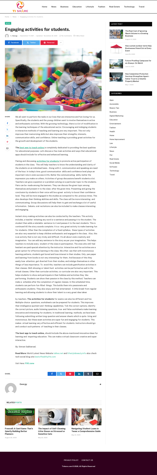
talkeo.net (58, 353)
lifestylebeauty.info (77, 353)
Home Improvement (117, 139)
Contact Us (87, 460)
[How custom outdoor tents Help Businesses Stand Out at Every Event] (116, 49)
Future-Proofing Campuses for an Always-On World (138, 62)
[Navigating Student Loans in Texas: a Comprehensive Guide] (87, 416)
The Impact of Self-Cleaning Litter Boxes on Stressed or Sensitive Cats (51, 431)
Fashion (101, 7)
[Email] (7, 148)
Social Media (115, 163)
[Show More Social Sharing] (60, 42)
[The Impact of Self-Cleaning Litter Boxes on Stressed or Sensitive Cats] (53, 416)
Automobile (114, 104)
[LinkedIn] (7, 135)
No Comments (67, 36)
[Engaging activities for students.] (53, 79)
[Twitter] (7, 129)
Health (112, 132)
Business (64, 7)
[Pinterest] (7, 141)
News (53, 7)
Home (44, 7)
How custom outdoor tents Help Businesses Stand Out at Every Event (138, 48)
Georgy (15, 36)
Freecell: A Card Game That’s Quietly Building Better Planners (19, 431)
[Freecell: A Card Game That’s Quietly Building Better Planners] (20, 416)
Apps (112, 100)
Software (113, 167)
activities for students (48, 161)
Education (77, 7)
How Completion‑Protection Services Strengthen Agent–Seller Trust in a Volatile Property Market (137, 77)
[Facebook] (7, 123)
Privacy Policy (71, 460)
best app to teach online (32, 147)
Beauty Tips (114, 108)
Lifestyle (90, 7)
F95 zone (29, 363)
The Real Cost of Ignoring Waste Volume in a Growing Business (136, 33)
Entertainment (115, 124)
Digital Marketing (116, 116)
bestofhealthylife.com (45, 356)
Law (111, 143)
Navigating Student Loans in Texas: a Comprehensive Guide (86, 429)
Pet (111, 155)
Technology (129, 7)
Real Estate (114, 7)
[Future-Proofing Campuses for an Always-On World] (116, 64)
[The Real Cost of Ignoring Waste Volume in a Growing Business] (116, 34)
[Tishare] (20, 6)
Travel (141, 7)
